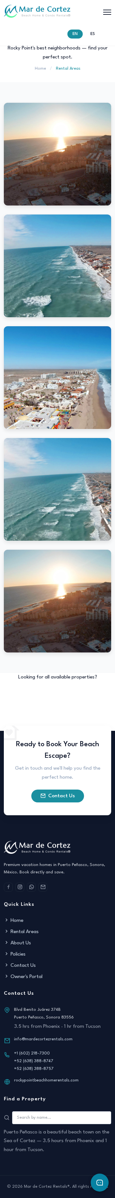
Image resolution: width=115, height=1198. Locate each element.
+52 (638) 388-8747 (33, 1061)
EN (75, 34)
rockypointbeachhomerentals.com (46, 1080)
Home (40, 68)
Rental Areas (25, 931)
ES (92, 34)
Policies (18, 954)
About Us (21, 943)
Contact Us (61, 796)
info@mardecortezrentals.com (43, 1039)
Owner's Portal (26, 976)
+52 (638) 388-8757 (34, 1069)
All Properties (61, 693)
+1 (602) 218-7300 (32, 1053)
